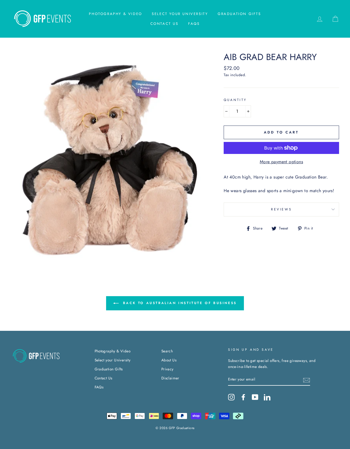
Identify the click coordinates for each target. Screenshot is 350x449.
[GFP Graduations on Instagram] (231, 397)
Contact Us (164, 23)
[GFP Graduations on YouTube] (255, 397)
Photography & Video (115, 13)
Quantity (235, 99)
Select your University (180, 13)
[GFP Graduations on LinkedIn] (267, 397)
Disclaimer (170, 378)
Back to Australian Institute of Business (179, 302)
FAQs (194, 23)
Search (167, 351)
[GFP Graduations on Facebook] (243, 397)
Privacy (167, 369)
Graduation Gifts (239, 13)
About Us (168, 360)
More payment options (281, 162)
